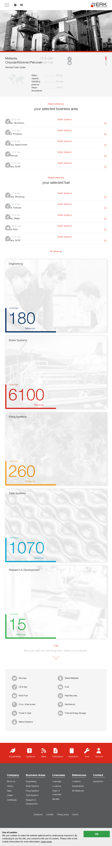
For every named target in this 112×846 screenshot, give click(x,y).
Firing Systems (32, 791)
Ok (96, 834)
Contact (98, 775)
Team (9, 791)
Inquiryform (73, 757)
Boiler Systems (32, 786)
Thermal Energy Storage (75, 713)
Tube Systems (32, 795)
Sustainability (15, 757)
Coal (67, 687)
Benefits (55, 799)
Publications (57, 757)
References (79, 775)
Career (10, 795)
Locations (56, 786)
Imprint (75, 815)
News (43, 757)
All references (78, 791)
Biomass (23, 678)
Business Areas (35, 775)
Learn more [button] (46, 841)
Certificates (12, 800)
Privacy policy (63, 815)
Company (13, 775)
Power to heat (25, 713)
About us (11, 782)
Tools (87, 757)
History (10, 786)
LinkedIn (50, 815)
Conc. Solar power (27, 704)
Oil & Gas (23, 687)
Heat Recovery (71, 696)
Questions (30, 757)
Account (99, 757)
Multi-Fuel (23, 696)
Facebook (38, 815)
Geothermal (70, 704)
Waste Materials (72, 678)
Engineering (31, 782)
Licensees (58, 775)
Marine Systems (26, 722)
